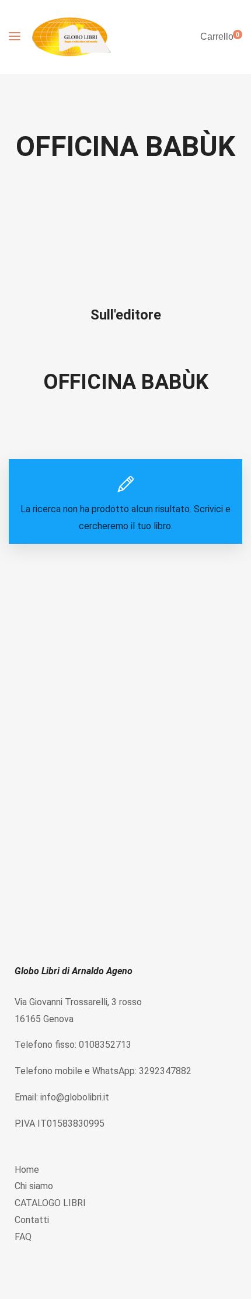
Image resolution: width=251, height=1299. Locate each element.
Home (27, 1169)
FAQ (23, 1236)
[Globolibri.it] (71, 37)
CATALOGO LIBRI (50, 1202)
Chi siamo (34, 1186)
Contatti (32, 1219)
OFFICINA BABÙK (125, 382)
